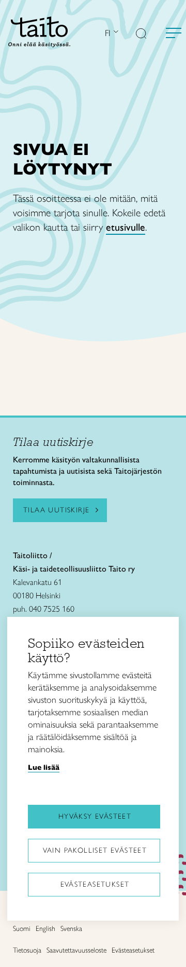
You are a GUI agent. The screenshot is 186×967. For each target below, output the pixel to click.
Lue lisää (43, 767)
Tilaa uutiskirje (56, 510)
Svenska (71, 928)
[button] (141, 34)
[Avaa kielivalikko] (115, 33)
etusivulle (125, 227)
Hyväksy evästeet (94, 816)
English (45, 928)
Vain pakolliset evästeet (95, 850)
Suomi (21, 928)
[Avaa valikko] (173, 33)
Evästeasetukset (95, 884)
